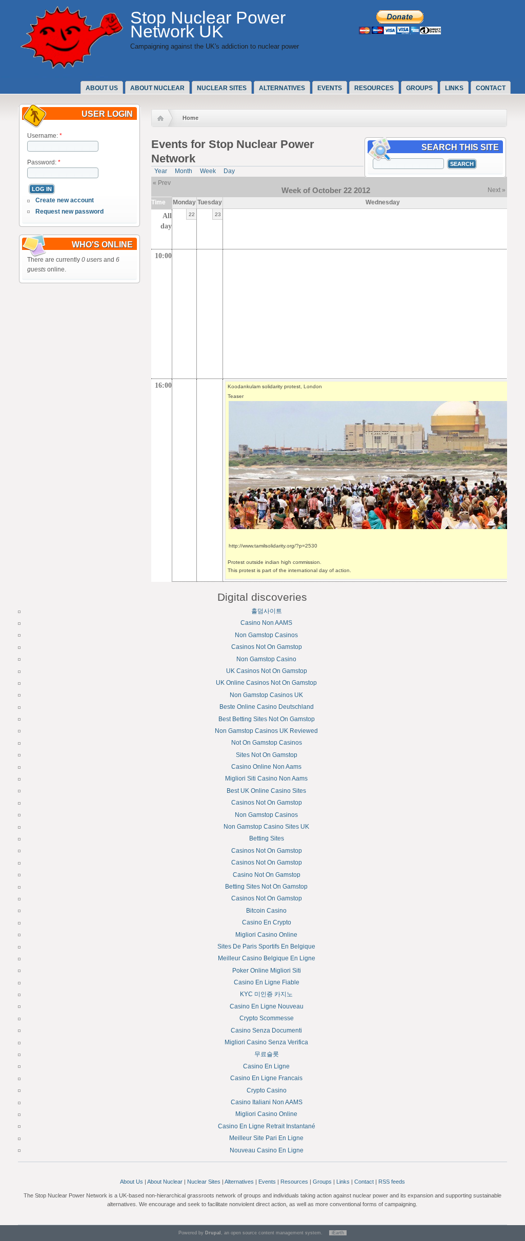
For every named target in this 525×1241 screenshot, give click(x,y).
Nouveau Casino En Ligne (267, 1150)
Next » (497, 190)
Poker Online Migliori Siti (266, 970)
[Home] (72, 66)
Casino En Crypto (266, 922)
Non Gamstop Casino (266, 659)
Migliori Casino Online (266, 934)
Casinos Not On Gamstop (266, 646)
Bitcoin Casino (266, 910)
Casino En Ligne (266, 1066)
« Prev (162, 182)
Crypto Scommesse (266, 1018)
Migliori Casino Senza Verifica (266, 1042)
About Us (131, 1182)
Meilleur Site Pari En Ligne (266, 1138)
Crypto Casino (267, 1090)
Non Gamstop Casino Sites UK (266, 826)
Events (329, 88)
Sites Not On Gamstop (266, 755)
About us (102, 88)
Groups (419, 88)
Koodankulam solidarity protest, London (275, 386)
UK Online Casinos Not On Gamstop (266, 682)
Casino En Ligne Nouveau (267, 1006)
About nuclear (157, 88)
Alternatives (282, 88)
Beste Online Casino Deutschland (266, 706)
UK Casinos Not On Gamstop (266, 671)
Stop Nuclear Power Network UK (208, 24)
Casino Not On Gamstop (266, 874)
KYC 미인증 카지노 (266, 994)
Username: (44, 135)
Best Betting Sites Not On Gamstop (266, 719)
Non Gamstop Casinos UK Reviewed (266, 730)
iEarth (338, 1232)
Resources (374, 88)
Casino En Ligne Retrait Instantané (266, 1126)
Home (190, 118)
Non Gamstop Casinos (266, 635)
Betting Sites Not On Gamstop (266, 886)
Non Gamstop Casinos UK (266, 695)
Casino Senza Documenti (266, 1030)
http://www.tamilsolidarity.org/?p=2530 (273, 546)
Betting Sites (266, 838)
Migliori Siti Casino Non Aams (266, 778)
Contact (491, 88)
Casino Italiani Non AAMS (266, 1102)
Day (229, 171)
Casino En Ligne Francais (266, 1078)
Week (208, 171)
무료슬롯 (266, 1054)
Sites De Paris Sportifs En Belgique (266, 946)
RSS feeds (391, 1182)
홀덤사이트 (266, 611)
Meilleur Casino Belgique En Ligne (266, 958)
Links (454, 88)
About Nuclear (165, 1182)
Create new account (64, 200)
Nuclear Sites (222, 88)
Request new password (69, 211)
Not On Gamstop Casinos (266, 742)
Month (183, 171)
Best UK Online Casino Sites (266, 790)
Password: (43, 162)
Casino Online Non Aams (266, 766)
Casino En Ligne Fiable (266, 982)
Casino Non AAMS (266, 622)
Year (160, 171)
